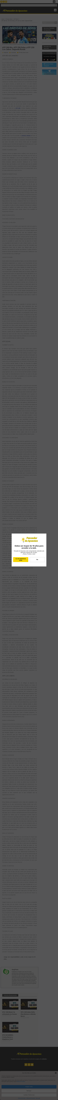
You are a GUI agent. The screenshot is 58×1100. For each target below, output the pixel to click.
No (37, 559)
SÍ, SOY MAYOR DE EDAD (21, 559)
